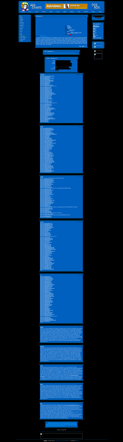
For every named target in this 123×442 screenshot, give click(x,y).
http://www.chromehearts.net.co (46, 305)
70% (65, 53)
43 (55, 425)
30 (63, 424)
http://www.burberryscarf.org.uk (46, 315)
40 (50, 425)
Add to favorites (23, 37)
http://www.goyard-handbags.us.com (46, 155)
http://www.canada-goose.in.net (46, 86)
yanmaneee (42, 74)
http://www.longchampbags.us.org (46, 224)
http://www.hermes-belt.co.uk (45, 299)
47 (61, 425)
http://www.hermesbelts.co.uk (45, 96)
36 (73, 424)
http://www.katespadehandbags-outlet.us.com (48, 134)
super (94, 25)
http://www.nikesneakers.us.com (46, 88)
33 (68, 424)
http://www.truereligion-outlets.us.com (47, 260)
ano (93, 27)
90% (71, 53)
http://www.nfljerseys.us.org (45, 163)
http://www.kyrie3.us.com (45, 195)
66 (63, 426)
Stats (21, 34)
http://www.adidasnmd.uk (45, 291)
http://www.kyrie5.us (44, 120)
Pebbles (41, 327)
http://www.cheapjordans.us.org (46, 156)
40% (57, 53)
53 (72, 425)
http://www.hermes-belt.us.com (46, 191)
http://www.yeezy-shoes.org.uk (45, 95)
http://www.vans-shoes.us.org (45, 230)
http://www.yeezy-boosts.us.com (46, 162)
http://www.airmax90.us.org (45, 111)
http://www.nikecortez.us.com (45, 205)
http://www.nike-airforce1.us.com (46, 226)
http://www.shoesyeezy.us (45, 149)
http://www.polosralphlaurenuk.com (46, 202)
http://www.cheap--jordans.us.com (46, 312)
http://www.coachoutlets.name (45, 189)
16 (70, 423)
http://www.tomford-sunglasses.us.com (47, 284)
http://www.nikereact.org (44, 150)
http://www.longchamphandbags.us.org (47, 248)
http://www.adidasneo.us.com (45, 244)
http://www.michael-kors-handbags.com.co (48, 93)
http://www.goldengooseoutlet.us (46, 98)
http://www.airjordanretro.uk (45, 240)
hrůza (94, 35)
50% (60, 53)
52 (70, 425)
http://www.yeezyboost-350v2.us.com (47, 92)
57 (48, 426)
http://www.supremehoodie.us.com (46, 181)
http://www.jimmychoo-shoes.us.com (47, 160)
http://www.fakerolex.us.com (45, 164)
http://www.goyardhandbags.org (46, 216)
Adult (37, 11)
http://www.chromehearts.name (45, 193)
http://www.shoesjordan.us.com (46, 242)
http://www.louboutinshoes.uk (45, 215)
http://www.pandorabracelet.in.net (46, 286)
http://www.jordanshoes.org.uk (45, 196)
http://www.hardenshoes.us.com (46, 90)
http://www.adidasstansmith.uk (46, 282)
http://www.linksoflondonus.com (46, 223)
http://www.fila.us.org (44, 99)
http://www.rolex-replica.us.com (46, 115)
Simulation (86, 11)
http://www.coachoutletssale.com (46, 132)
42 (53, 425)
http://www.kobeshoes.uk (44, 229)
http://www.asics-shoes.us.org (45, 210)
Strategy (93, 11)
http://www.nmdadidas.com (45, 82)
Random (21, 25)
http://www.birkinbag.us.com (45, 87)
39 (48, 425)
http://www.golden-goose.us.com (46, 192)
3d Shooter (23, 11)
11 (61, 423)
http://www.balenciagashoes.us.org (46, 84)
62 (56, 426)
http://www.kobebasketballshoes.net (46, 319)
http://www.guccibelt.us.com (45, 131)
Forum (21, 19)
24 (53, 424)
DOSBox (22, 22)
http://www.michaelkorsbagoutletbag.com (47, 118)
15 (68, 423)
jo (93, 30)
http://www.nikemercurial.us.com (46, 290)
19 (75, 423)
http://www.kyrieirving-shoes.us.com (47, 294)
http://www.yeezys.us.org (44, 241)
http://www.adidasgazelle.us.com (46, 94)
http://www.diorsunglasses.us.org (46, 283)
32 (67, 424)
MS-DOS (76, 32)
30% (54, 53)
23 (51, 424)
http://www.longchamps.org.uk (46, 252)
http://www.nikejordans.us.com (46, 183)
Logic (58, 11)
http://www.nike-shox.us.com (45, 101)
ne (93, 32)
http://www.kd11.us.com (44, 106)
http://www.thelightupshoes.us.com (46, 310)
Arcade (51, 11)
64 (60, 426)
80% (68, 53)
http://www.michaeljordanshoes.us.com (47, 113)
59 (51, 426)
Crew (21, 31)
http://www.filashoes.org (44, 119)
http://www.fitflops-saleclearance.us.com (47, 251)
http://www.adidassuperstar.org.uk (46, 238)
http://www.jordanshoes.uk (45, 321)
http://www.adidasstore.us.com (45, 287)
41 (51, 425)
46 (60, 425)
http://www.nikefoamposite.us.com (46, 179)
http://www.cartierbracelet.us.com (46, 277)
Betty (41, 403)
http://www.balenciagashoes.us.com (46, 166)
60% (62, 53)
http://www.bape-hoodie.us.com (46, 147)
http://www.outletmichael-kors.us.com (47, 76)
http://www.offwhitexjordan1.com (46, 207)
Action (30, 11)
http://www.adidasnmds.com (45, 257)
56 (46, 426)
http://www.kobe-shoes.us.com (45, 168)
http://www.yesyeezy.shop (45, 136)
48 (63, 425)
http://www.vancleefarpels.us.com (46, 225)
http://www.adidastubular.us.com (46, 304)
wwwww (41, 221)
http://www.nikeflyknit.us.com (45, 151)
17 (72, 423)
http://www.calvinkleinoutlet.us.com (46, 145)
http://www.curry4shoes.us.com (46, 143)
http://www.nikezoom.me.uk (45, 276)
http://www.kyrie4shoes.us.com (46, 255)
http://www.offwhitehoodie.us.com (46, 157)
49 (65, 425)
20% (51, 53)
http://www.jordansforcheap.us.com (46, 279)
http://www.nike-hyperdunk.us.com (46, 140)
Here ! (70, 34)
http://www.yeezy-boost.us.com (46, 89)
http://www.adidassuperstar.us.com (46, 198)
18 (73, 423)
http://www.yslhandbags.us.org (46, 265)
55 (75, 425)
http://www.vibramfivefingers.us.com (47, 268)
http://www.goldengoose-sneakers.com (47, 180)
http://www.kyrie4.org (44, 231)
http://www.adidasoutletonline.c (46, 171)
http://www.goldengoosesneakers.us (46, 165)
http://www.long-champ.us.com (46, 148)
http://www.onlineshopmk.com (46, 103)
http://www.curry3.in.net (44, 243)
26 (56, 424)
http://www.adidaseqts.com (45, 204)
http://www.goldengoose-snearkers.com (47, 288)
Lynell (41, 365)
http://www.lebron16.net (44, 83)
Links (21, 29)
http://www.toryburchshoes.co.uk (46, 253)
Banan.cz (77, 440)
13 (65, 423)
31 (65, 424)
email (83, 46)
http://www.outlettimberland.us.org (46, 130)
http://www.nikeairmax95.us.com (46, 91)
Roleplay (71, 11)
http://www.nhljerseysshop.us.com (46, 158)
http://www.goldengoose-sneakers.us (46, 194)
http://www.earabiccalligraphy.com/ (71, 405)
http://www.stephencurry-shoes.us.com (47, 262)
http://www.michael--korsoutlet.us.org (47, 129)
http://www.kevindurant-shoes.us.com (47, 112)
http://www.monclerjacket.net (45, 185)
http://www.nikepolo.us (44, 256)
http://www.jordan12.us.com (45, 233)
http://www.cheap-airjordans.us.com (46, 117)
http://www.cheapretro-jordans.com (46, 278)
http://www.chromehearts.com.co (46, 104)
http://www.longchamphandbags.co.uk (47, 170)
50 (67, 425)
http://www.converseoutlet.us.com (46, 208)
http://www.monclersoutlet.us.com (46, 263)
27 (58, 424)
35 (72, 424)
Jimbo (41, 384)
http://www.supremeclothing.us (46, 109)
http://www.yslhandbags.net (45, 135)
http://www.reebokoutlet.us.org (46, 267)
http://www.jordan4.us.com (45, 197)
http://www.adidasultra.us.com (45, 266)
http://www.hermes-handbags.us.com (47, 107)
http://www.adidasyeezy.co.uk (45, 199)
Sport (79, 11)
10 (60, 423)
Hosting (21, 26)
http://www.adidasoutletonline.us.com (47, 247)
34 (70, 424)
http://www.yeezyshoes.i (44, 121)
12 (63, 423)
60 (53, 426)
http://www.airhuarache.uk (45, 309)
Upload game (22, 39)
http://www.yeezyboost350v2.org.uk (46, 79)
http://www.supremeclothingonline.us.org (47, 108)
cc (40, 275)
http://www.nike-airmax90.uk (45, 246)
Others (100, 11)
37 (75, 424)
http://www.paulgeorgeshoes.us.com (46, 80)
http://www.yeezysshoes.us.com (46, 97)
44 (56, 425)
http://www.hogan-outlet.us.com (46, 146)
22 (50, 424)
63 (58, 426)
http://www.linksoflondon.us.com (46, 259)
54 (73, 425)
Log (21, 33)
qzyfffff (41, 126)
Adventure (44, 11)
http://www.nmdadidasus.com (45, 250)
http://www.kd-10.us (44, 116)
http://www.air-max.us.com (45, 81)
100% (74, 53)
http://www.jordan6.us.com (45, 254)
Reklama (45, 440)
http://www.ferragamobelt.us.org (46, 138)
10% (48, 53)
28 (60, 424)
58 (50, 426)
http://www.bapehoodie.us (45, 78)
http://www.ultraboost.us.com (45, 105)
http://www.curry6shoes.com (45, 110)
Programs (22, 23)
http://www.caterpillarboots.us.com (46, 114)
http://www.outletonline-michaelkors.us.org (48, 139)
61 (55, 426)
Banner (21, 28)
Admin (21, 40)
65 (61, 426)
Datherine (42, 346)
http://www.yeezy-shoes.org (45, 237)
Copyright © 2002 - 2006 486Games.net (62, 440)
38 (46, 425)
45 (58, 425)
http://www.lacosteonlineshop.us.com (47, 167)
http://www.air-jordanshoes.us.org (46, 100)
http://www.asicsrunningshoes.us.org (47, 227)
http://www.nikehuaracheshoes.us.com (47, 296)
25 (55, 424)
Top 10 (21, 20)
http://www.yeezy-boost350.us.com (46, 293)
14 (66, 423)
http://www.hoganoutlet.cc (45, 311)
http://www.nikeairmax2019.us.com (46, 159)
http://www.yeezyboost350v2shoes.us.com (48, 142)
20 (46, 424)
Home (21, 17)
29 (61, 424)
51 (68, 425)
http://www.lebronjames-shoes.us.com (47, 77)
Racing (65, 11)
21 (48, 424)
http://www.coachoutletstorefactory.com (47, 161)
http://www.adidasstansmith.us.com (46, 295)
